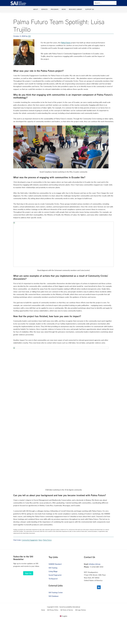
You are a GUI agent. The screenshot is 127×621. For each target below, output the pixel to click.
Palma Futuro (66, 42)
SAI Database (54, 596)
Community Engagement (30, 540)
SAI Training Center (56, 592)
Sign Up (28, 573)
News (40, 540)
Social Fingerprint (55, 575)
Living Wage (53, 571)
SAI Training (53, 568)
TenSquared (53, 578)
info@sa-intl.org (94, 564)
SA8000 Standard (55, 564)
